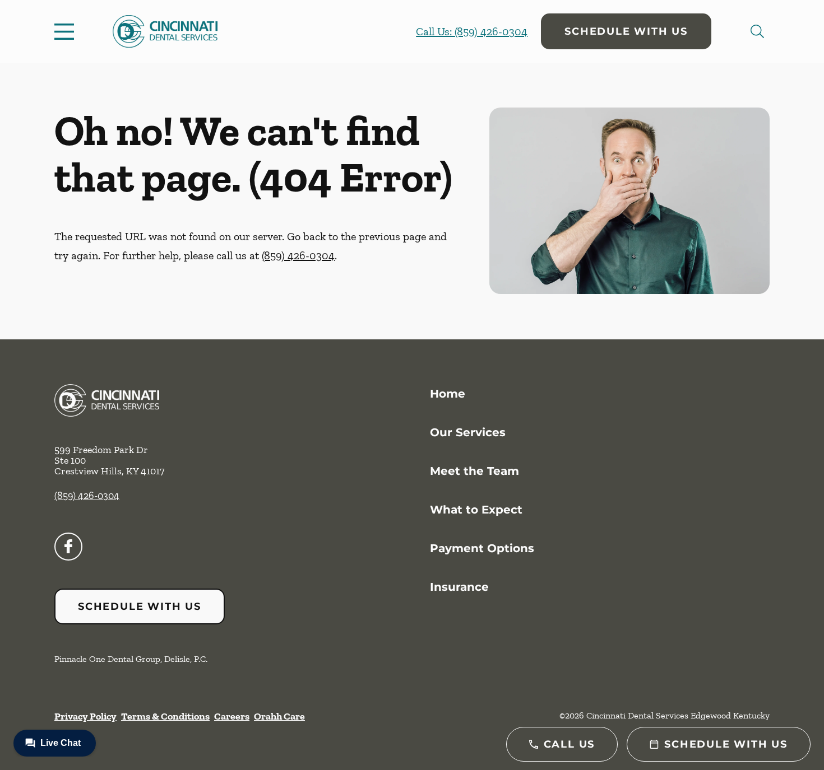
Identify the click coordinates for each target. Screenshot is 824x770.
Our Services (468, 432)
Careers (231, 716)
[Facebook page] (68, 547)
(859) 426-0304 (298, 255)
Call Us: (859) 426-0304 (471, 31)
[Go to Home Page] (165, 31)
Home (447, 393)
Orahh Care (279, 716)
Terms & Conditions (165, 716)
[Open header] (66, 31)
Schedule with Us (626, 31)
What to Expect (476, 509)
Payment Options (482, 548)
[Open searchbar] (757, 31)
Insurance (459, 587)
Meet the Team (474, 471)
